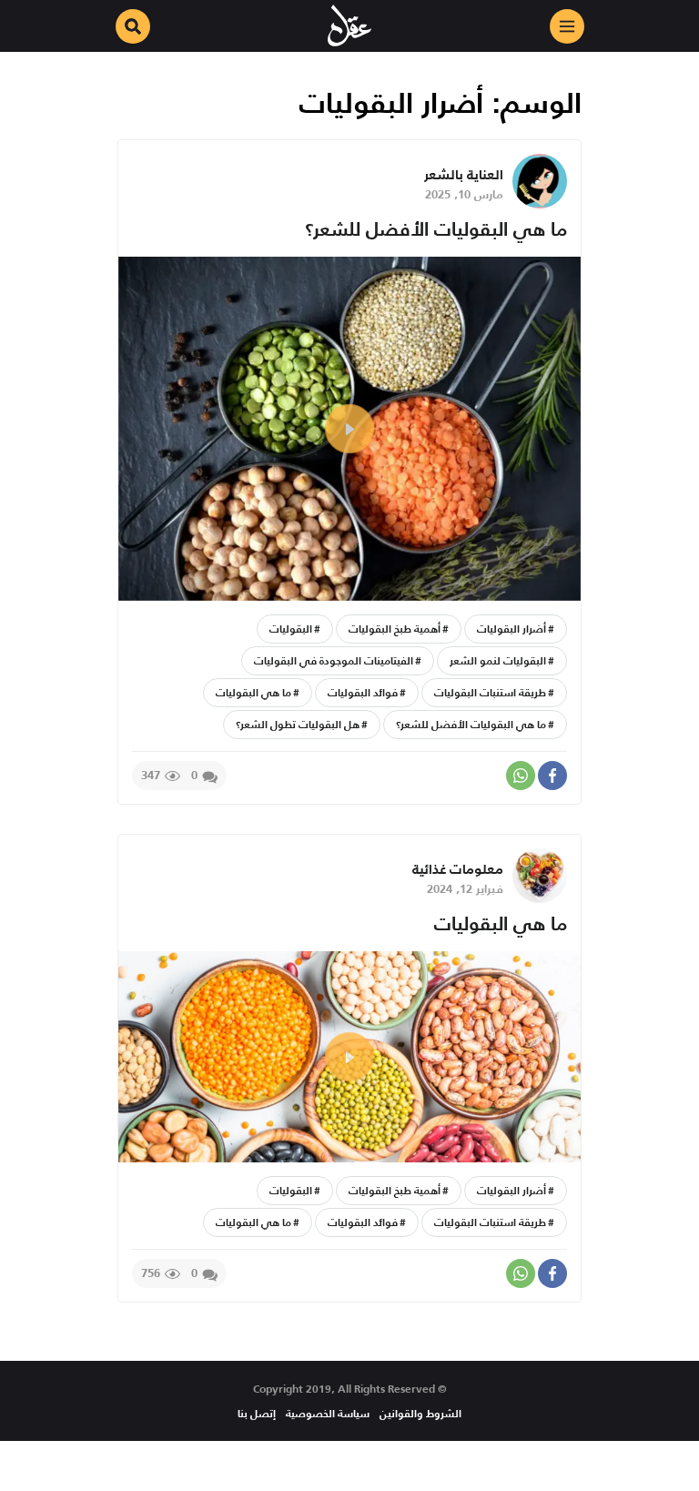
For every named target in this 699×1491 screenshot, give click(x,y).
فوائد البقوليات (363, 692)
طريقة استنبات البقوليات (490, 692)
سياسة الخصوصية (328, 1413)
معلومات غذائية (457, 868)
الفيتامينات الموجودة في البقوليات (333, 660)
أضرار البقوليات (511, 628)
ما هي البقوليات (253, 692)
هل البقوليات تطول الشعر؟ (298, 724)
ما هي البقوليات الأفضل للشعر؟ (436, 229)
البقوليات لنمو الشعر (498, 660)
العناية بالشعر (463, 174)
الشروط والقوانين (420, 1413)
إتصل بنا (257, 1413)
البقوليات (290, 628)
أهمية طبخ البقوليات (395, 628)
